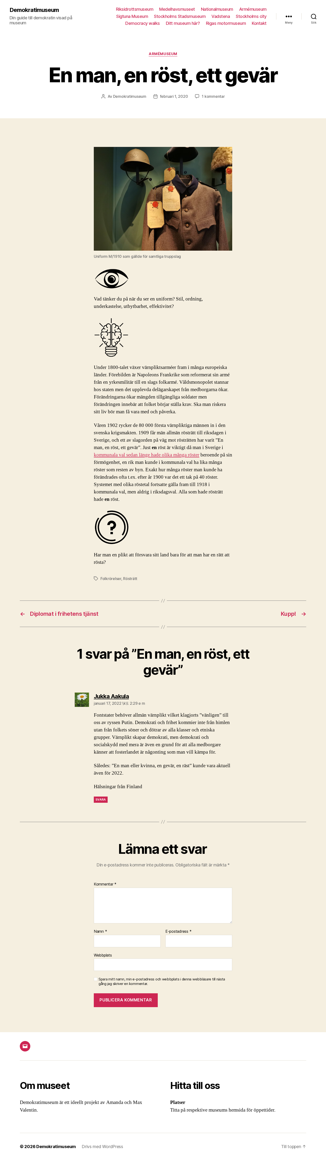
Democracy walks (142, 23)
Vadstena (220, 16)
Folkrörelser (110, 578)
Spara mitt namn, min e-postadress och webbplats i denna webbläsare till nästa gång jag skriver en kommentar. (162, 981)
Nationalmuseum (217, 9)
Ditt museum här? (183, 23)
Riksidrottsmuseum (134, 9)
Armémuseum (253, 9)
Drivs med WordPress (102, 1146)
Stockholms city (251, 16)
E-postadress (178, 931)
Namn (100, 931)
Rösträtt (130, 578)
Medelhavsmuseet (177, 9)
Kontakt (259, 23)
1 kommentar (213, 96)
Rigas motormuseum (226, 23)
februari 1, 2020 (174, 96)
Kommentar (105, 884)
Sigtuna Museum (132, 16)
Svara (100, 799)
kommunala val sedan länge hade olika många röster (146, 455)
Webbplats (103, 955)
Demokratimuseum (34, 10)
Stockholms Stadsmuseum (179, 16)
